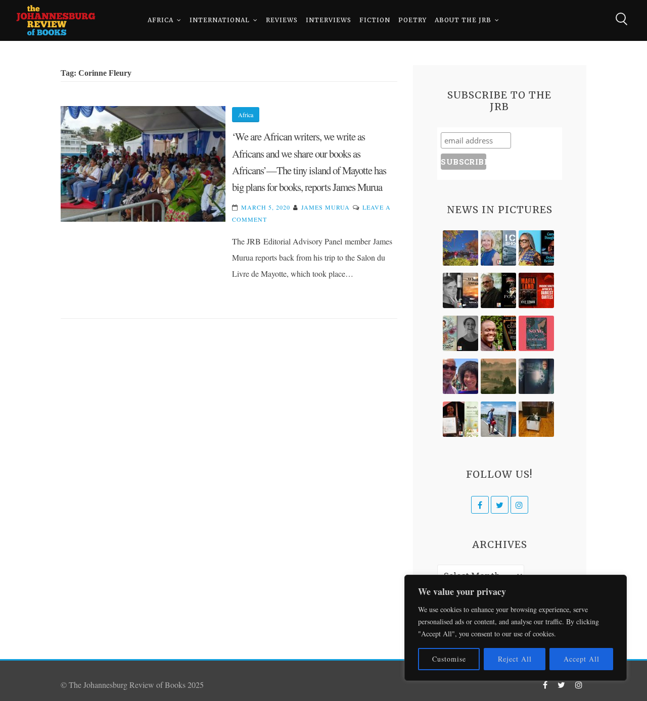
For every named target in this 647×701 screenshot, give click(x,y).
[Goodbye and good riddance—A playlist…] (536, 419)
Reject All (515, 659)
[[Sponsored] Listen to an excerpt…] (536, 248)
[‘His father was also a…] (460, 419)
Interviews (328, 20)
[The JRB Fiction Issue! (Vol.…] (460, 248)
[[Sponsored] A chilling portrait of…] (536, 290)
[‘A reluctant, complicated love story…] (498, 248)
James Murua (325, 207)
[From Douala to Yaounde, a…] (498, 376)
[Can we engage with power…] (498, 290)
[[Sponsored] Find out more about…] (536, 333)
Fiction (374, 20)
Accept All (581, 659)
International (220, 20)
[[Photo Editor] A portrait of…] (498, 419)
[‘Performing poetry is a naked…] (460, 333)
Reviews (282, 20)
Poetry (412, 20)
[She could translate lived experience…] (460, 376)
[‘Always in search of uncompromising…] (460, 290)
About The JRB (463, 20)
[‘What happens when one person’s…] (498, 333)
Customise (449, 659)
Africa (160, 20)
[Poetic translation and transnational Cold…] (536, 376)
